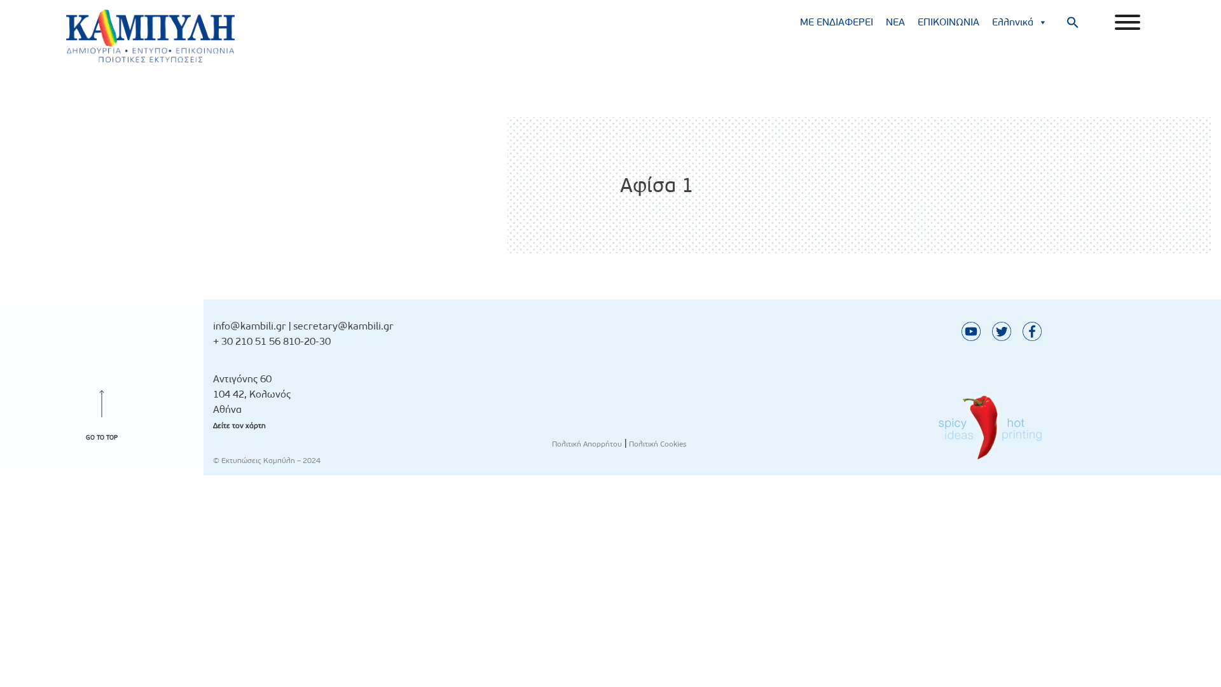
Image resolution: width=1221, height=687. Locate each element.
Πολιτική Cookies (658, 444)
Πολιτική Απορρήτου (587, 444)
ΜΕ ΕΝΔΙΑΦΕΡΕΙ (836, 22)
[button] (1072, 22)
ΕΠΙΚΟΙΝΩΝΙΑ (948, 22)
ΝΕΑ (895, 22)
